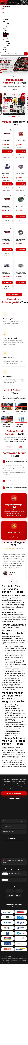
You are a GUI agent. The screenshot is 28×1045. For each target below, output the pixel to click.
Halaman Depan (6, 35)
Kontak (8, 25)
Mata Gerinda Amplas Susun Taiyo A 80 (7, 175)
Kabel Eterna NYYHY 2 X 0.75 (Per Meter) (21, 240)
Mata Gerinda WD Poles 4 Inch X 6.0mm (20, 175)
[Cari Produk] (26, 53)
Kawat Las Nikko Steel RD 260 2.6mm (7, 141)
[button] (7, 154)
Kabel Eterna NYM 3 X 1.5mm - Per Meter (21, 272)
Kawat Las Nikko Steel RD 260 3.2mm (7, 207)
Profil (7, 23)
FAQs (7, 27)
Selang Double (19, 206)
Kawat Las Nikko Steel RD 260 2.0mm (7, 240)
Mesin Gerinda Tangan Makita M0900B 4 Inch (6, 273)
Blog (4, 32)
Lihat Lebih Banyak (14, 294)
